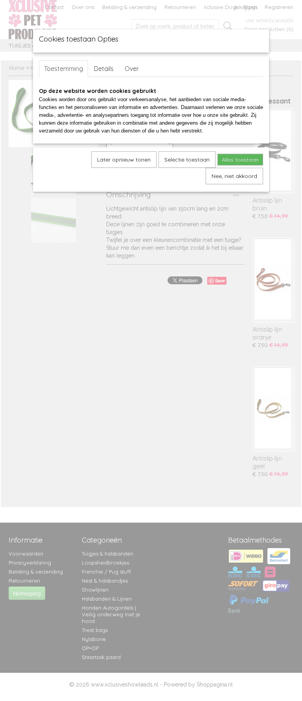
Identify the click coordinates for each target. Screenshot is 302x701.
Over (132, 69)
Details (104, 69)
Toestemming (63, 69)
